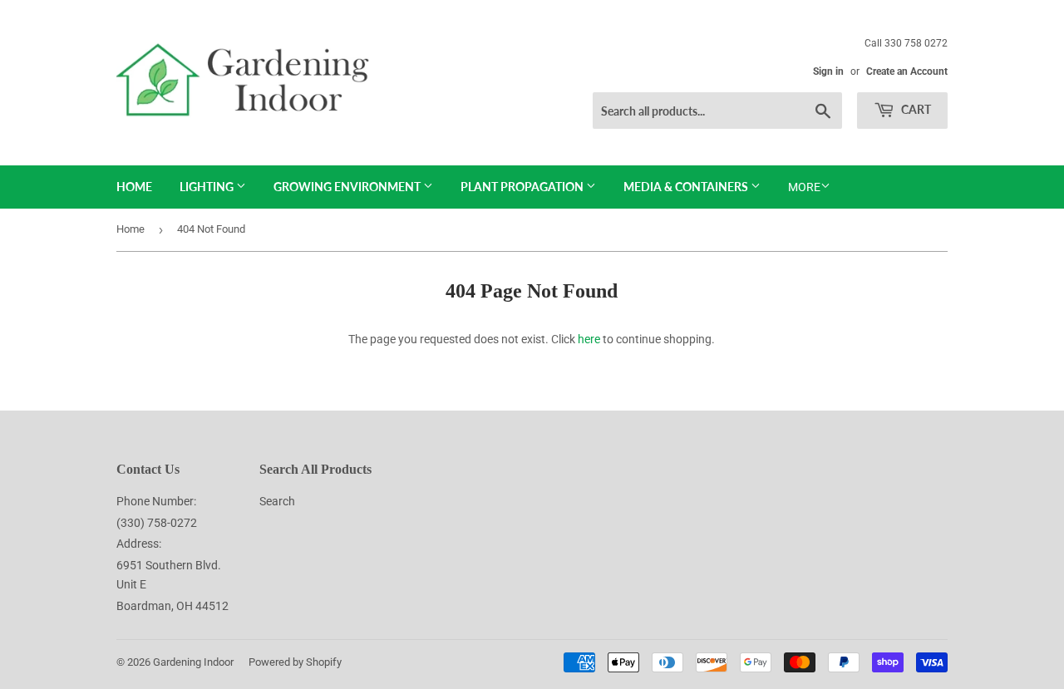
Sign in (828, 71)
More (804, 187)
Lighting (208, 187)
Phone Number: (156, 501)
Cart (915, 109)
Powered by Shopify (295, 662)
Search (277, 501)
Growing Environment (348, 187)
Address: (138, 543)
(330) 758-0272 (156, 522)
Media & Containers (687, 187)
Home (134, 187)
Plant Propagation (523, 187)
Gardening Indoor (193, 662)
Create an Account (907, 71)
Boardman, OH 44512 (172, 606)
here (589, 339)
